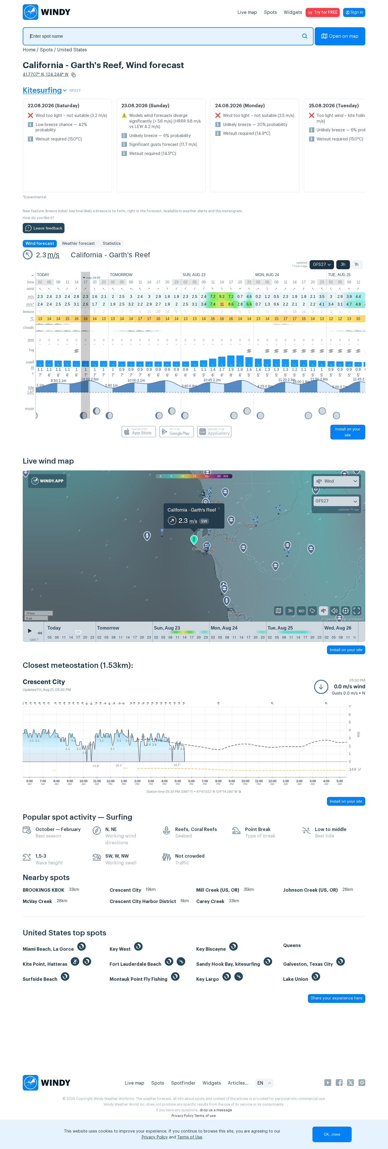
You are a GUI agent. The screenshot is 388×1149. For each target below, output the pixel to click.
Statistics (112, 244)
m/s (53, 255)
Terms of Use (189, 1137)
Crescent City (44, 681)
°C (32, 319)
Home (29, 50)
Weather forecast (78, 244)
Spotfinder (183, 1083)
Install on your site (347, 432)
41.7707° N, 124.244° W (45, 75)
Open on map (343, 36)
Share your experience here (336, 998)
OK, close (332, 1134)
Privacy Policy (182, 1116)
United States (72, 50)
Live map (247, 12)
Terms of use (205, 1116)
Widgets (293, 12)
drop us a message (216, 1110)
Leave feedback (48, 228)
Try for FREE (325, 12)
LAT (31, 392)
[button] (73, 75)
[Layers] (278, 610)
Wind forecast (40, 244)
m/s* (30, 304)
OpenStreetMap (336, 619)
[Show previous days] (39, 633)
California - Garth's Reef (110, 255)
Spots (270, 12)
